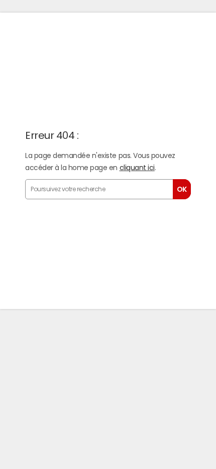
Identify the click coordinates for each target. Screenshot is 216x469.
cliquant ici (137, 167)
